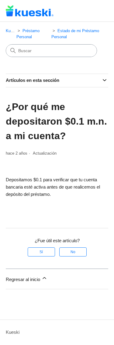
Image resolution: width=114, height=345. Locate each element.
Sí (41, 252)
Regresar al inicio (23, 279)
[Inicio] (30, 10)
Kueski (12, 30)
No (73, 252)
